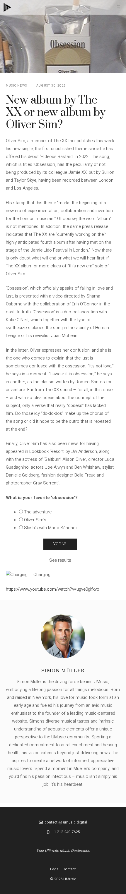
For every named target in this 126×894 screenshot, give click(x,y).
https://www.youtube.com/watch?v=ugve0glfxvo (52, 589)
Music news (16, 86)
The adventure (38, 512)
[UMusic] (7, 7)
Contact (69, 869)
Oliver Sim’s (35, 520)
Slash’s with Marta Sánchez (51, 528)
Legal (54, 869)
